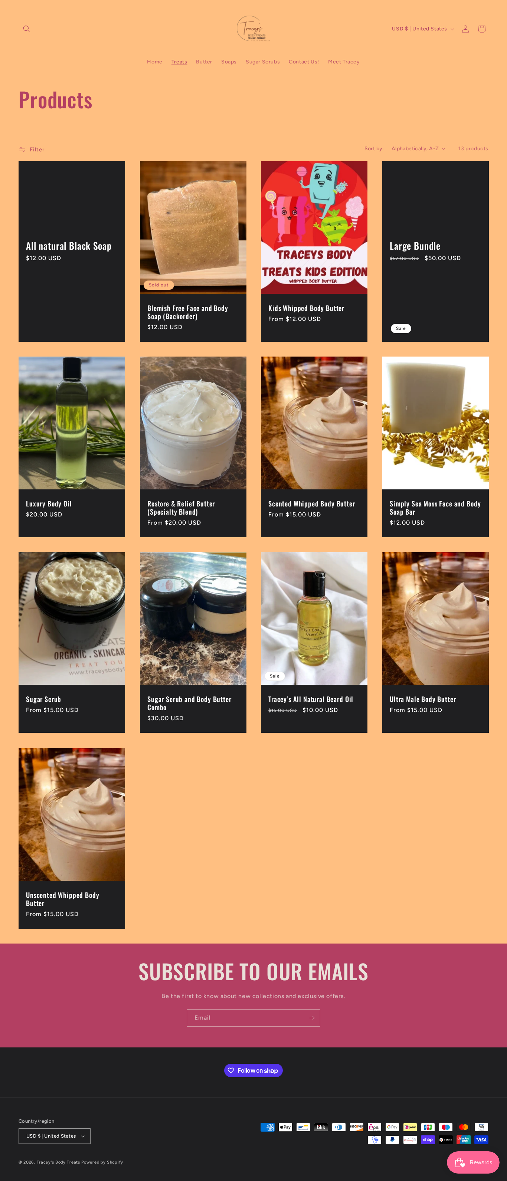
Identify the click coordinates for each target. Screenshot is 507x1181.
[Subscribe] (312, 1018)
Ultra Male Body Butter (423, 699)
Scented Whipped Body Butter (311, 503)
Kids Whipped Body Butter (306, 308)
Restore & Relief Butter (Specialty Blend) (181, 507)
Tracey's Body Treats (58, 1162)
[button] (27, 29)
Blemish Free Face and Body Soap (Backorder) (187, 312)
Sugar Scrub (43, 699)
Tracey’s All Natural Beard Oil (310, 699)
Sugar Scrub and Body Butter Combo (189, 703)
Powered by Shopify (102, 1162)
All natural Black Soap (68, 246)
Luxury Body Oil (49, 503)
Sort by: (374, 148)
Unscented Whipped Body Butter (62, 899)
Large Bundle (415, 246)
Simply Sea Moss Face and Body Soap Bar (435, 507)
